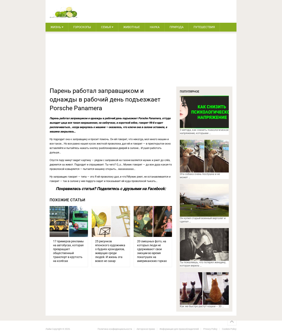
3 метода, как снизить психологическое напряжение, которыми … (204, 131)
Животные (131, 27)
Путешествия (204, 27)
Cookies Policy (229, 329)
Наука (155, 27)
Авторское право (146, 329)
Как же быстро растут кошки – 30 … (202, 306)
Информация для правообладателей (179, 329)
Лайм (48, 329)
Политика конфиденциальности (115, 329)
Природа (177, 27)
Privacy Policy (210, 329)
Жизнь (55, 27)
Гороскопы (82, 27)
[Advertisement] (141, 62)
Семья (106, 27)
